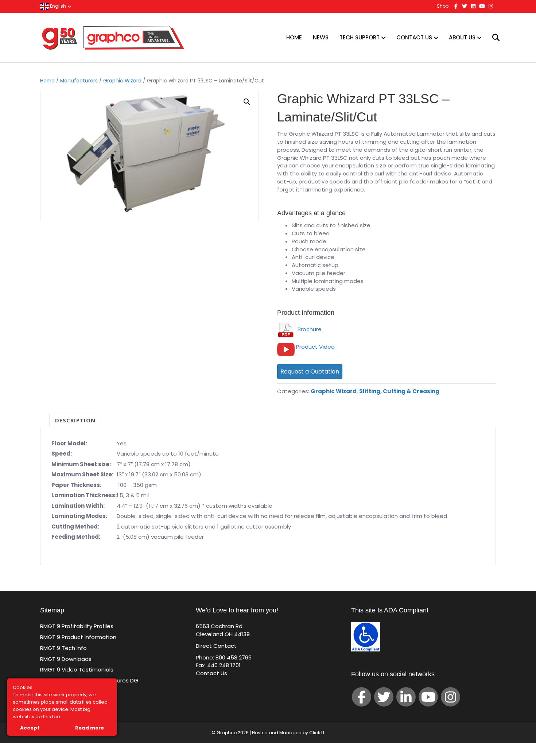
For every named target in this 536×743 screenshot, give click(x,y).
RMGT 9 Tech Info (63, 648)
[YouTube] (428, 697)
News (321, 37)
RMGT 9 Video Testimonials (76, 669)
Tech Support (359, 37)
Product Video (315, 347)
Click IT (317, 733)
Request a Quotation (309, 371)
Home (294, 37)
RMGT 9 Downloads (66, 659)
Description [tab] (75, 420)
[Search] (491, 37)
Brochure (308, 329)
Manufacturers (79, 80)
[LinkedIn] (406, 697)
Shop (442, 6)
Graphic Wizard (122, 80)
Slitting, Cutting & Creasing (399, 391)
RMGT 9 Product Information (78, 637)
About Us (462, 37)
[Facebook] (361, 697)
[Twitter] (383, 697)
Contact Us (414, 37)
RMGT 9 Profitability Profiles (76, 626)
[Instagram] (450, 697)
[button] (246, 101)
